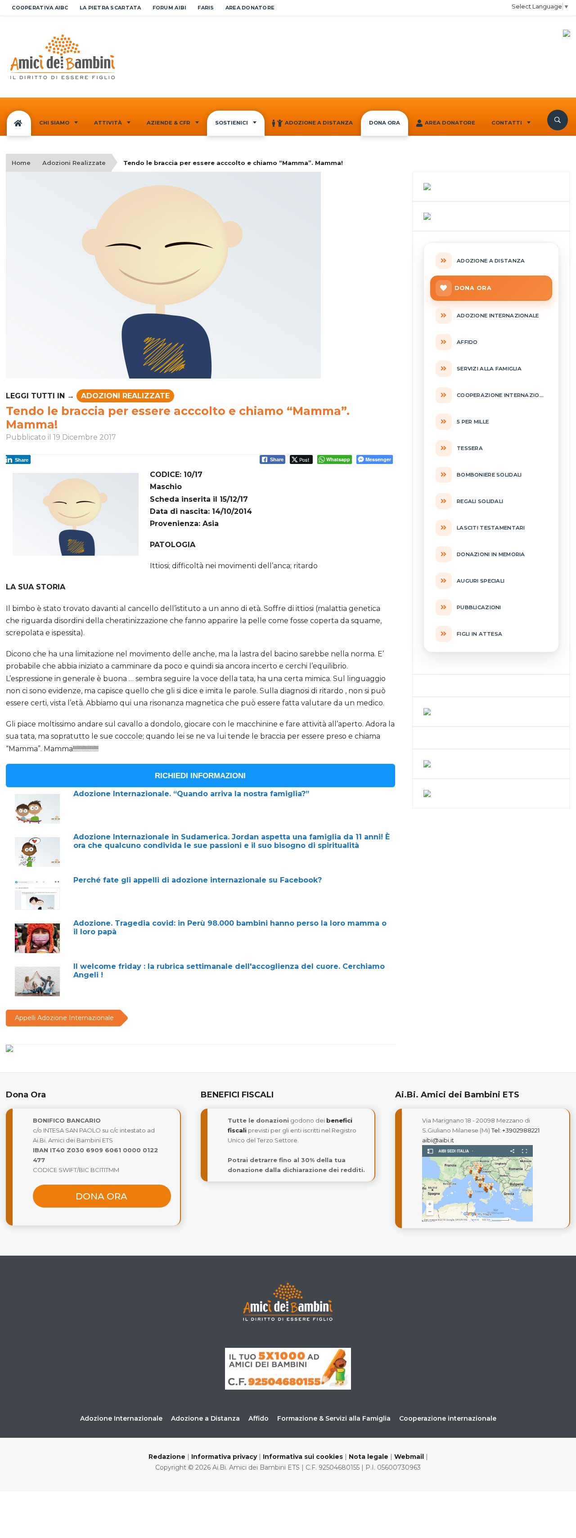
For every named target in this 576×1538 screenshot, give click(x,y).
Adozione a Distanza (319, 123)
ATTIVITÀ (108, 123)
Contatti (506, 123)
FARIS (206, 7)
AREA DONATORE (250, 7)
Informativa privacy (224, 1457)
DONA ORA (384, 123)
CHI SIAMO (54, 123)
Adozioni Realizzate (74, 162)
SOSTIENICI (231, 123)
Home (21, 162)
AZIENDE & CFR (168, 123)
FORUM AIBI (170, 7)
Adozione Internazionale (121, 1418)
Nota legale (368, 1457)
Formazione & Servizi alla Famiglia (334, 1418)
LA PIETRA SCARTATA (110, 7)
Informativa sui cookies (303, 1457)
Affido (258, 1418)
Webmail (409, 1457)
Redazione (166, 1457)
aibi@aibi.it (438, 1140)
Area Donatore (450, 123)
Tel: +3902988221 (515, 1130)
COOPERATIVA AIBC (40, 7)
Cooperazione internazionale (447, 1418)
